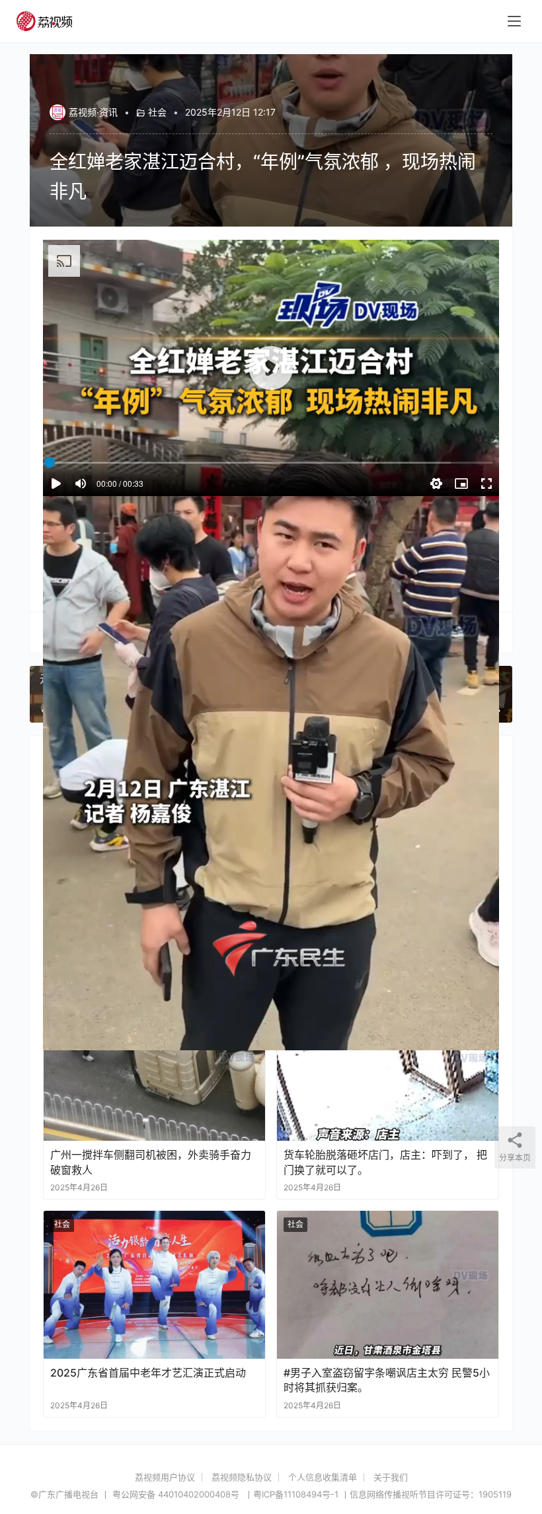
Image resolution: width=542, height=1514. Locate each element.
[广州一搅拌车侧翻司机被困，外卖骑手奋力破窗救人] (154, 1067)
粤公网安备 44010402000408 (177, 1494)
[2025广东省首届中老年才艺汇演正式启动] (154, 1284)
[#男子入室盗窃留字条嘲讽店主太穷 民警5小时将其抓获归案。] (387, 1284)
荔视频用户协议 (165, 1477)
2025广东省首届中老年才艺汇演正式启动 (148, 1372)
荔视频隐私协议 (242, 1477)
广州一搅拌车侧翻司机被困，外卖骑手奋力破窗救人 (150, 1162)
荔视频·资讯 (93, 112)
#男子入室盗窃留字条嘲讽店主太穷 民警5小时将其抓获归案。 (387, 1380)
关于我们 (390, 1477)
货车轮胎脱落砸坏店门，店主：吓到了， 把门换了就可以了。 (385, 1162)
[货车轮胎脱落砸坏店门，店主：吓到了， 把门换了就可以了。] (387, 1067)
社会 (157, 112)
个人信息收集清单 (322, 1477)
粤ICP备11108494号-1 (295, 1494)
